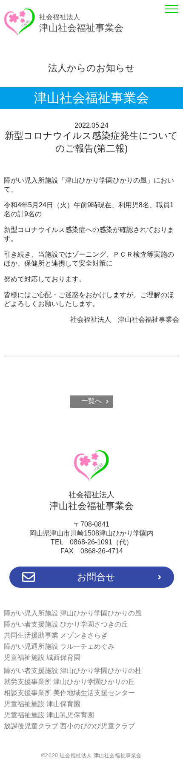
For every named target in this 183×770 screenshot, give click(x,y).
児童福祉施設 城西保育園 (42, 657)
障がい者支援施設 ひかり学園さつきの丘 (66, 624)
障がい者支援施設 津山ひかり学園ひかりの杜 (73, 670)
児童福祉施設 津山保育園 (42, 703)
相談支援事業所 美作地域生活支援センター (69, 692)
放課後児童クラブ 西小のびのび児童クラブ (69, 726)
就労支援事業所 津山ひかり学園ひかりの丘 (69, 681)
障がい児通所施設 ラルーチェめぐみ (59, 646)
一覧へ (91, 400)
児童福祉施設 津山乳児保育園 (49, 714)
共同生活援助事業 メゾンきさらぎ (56, 635)
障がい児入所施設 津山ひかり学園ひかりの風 (73, 613)
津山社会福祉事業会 (81, 23)
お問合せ (96, 577)
